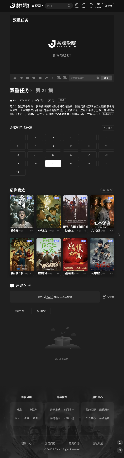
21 (53, 163)
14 (35, 155)
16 (71, 155)
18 (106, 155)
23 (89, 163)
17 (89, 155)
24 (106, 163)
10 (71, 146)
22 (71, 163)
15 (53, 155)
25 (17, 172)
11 (89, 146)
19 (17, 163)
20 (35, 163)
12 (106, 146)
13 (17, 155)
